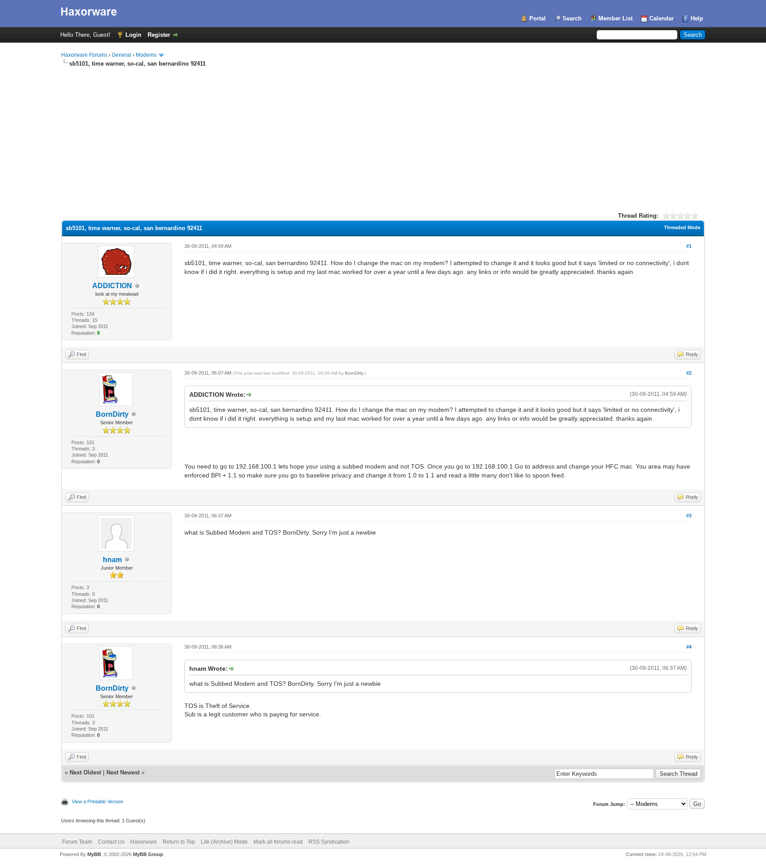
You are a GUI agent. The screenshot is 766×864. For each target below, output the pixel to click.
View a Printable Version (97, 801)
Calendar (661, 18)
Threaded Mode (682, 227)
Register (159, 34)
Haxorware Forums (84, 55)
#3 (689, 515)
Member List (615, 18)
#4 (689, 646)
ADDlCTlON (112, 285)
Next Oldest (85, 772)
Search (572, 18)
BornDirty (112, 414)
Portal (537, 18)
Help (697, 18)
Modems (146, 55)
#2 (689, 372)
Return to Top (179, 842)
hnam (112, 559)
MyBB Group (148, 854)
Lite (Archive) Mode (224, 842)
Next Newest (123, 772)
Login (133, 34)
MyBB (94, 854)
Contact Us (111, 842)
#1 (689, 246)
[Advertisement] (383, 134)
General (121, 55)
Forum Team (77, 842)
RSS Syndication (329, 842)
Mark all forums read (278, 842)
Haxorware (143, 842)
